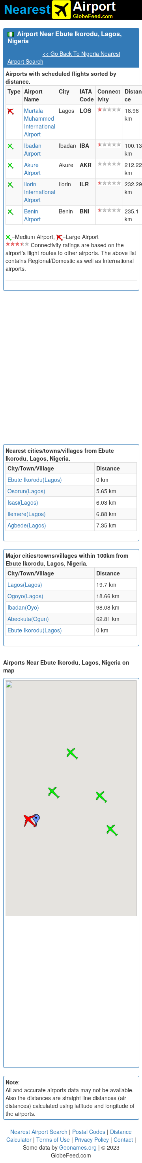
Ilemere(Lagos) (26, 514)
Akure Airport (32, 168)
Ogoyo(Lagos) (25, 596)
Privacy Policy (92, 1139)
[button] (30, 821)
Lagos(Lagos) (24, 584)
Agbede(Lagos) (26, 525)
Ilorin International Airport (39, 192)
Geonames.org (78, 1147)
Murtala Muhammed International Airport (39, 122)
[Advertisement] (71, 369)
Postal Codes (88, 1131)
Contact (123, 1139)
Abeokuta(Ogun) (28, 619)
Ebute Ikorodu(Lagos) (34, 479)
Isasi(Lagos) (22, 502)
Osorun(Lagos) (26, 491)
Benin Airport (32, 215)
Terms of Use (53, 1139)
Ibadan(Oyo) (23, 607)
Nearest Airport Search (38, 1131)
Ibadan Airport (32, 149)
